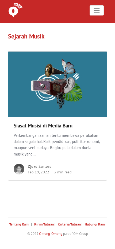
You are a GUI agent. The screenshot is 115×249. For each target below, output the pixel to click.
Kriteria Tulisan (69, 224)
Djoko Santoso (40, 166)
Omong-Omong (50, 233)
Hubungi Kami (95, 224)
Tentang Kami (19, 224)
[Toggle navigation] (97, 10)
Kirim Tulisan (44, 224)
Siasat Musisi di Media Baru (43, 125)
